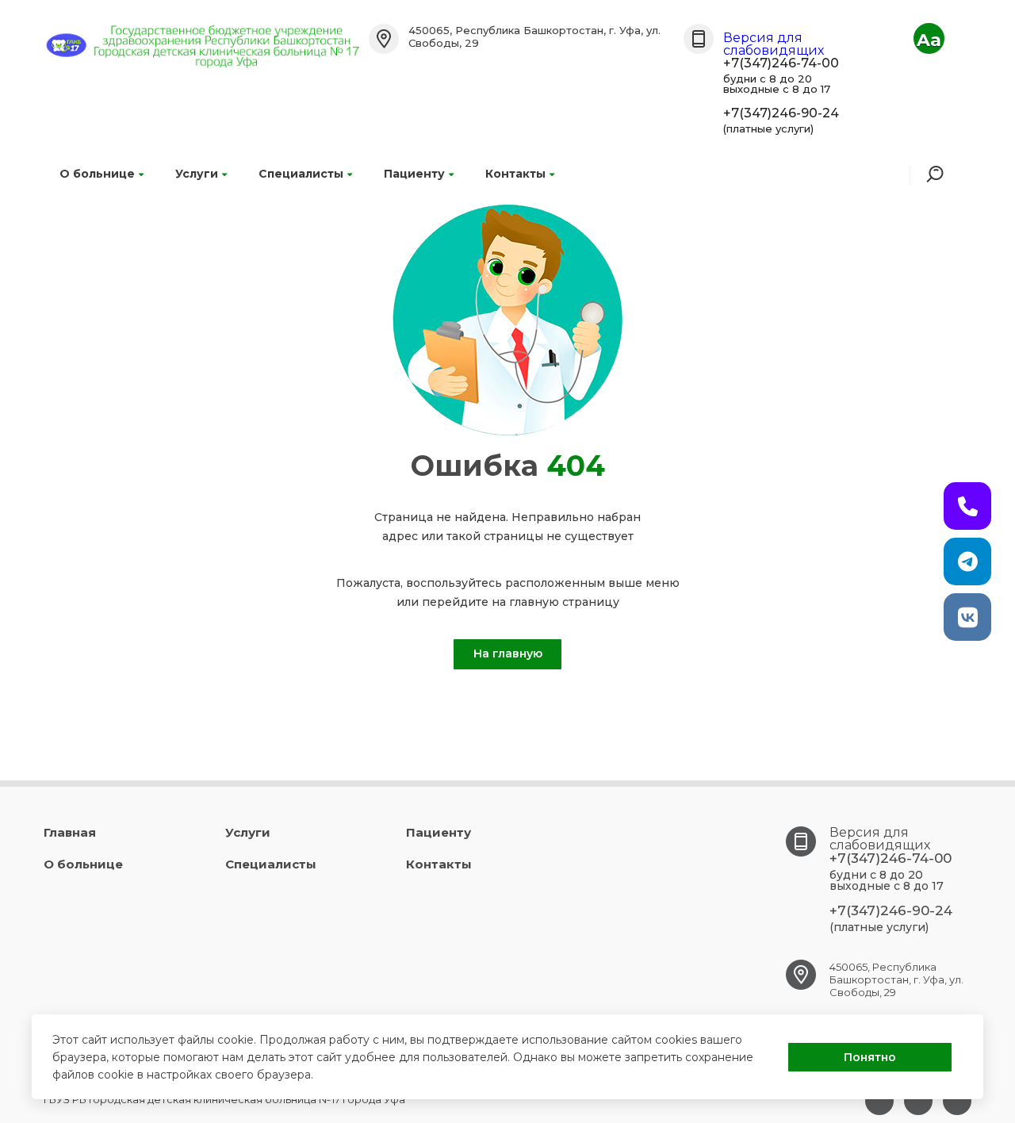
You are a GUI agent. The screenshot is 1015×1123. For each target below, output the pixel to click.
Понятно (870, 1057)
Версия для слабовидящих (773, 44)
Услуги (196, 174)
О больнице (97, 174)
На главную (507, 653)
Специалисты (301, 174)
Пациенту (414, 174)
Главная (70, 832)
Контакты (515, 174)
